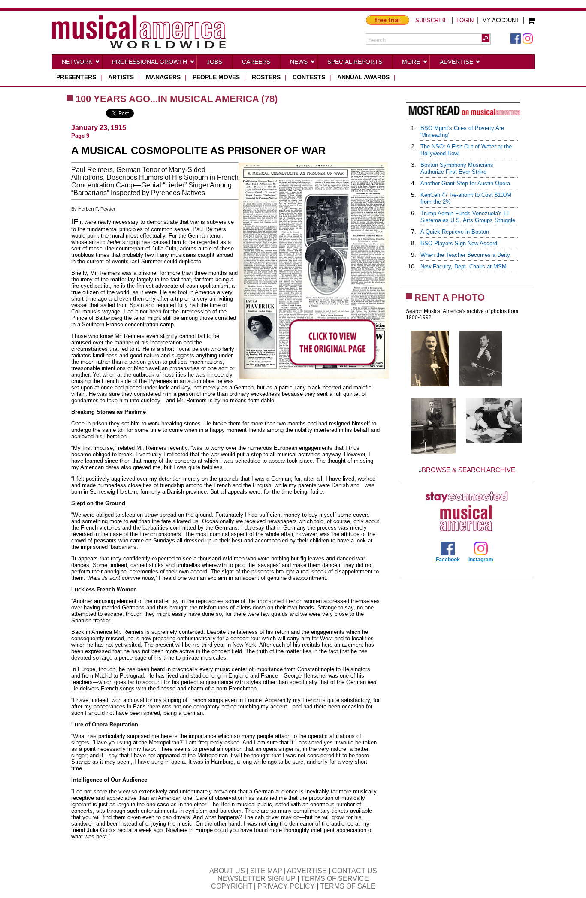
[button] (485, 38)
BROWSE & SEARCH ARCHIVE (468, 469)
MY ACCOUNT (500, 20)
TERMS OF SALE (347, 886)
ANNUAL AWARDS (363, 77)
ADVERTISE (307, 870)
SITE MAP (266, 870)
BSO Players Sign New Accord (458, 243)
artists (121, 77)
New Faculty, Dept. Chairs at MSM (463, 266)
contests (309, 77)
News (299, 61)
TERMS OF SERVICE (335, 878)
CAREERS (256, 61)
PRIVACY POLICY (286, 886)
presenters (76, 77)
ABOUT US (227, 870)
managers (163, 77)
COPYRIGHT (231, 886)
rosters (266, 77)
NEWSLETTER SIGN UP (256, 878)
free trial (387, 20)
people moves (216, 77)
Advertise (456, 61)
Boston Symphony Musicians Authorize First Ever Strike (456, 168)
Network (77, 61)
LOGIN (465, 20)
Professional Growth (149, 61)
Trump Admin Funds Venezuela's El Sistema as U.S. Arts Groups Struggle (467, 216)
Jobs (214, 61)
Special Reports (354, 61)
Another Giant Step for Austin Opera (465, 183)
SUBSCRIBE (431, 20)
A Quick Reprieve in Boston (454, 232)
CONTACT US (354, 870)
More (411, 61)
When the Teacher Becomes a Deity (465, 255)
